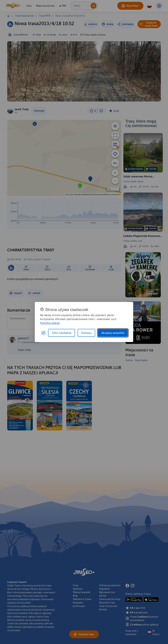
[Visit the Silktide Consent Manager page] (43, 333)
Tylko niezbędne (61, 332)
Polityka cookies (50, 323)
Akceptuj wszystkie (112, 332)
